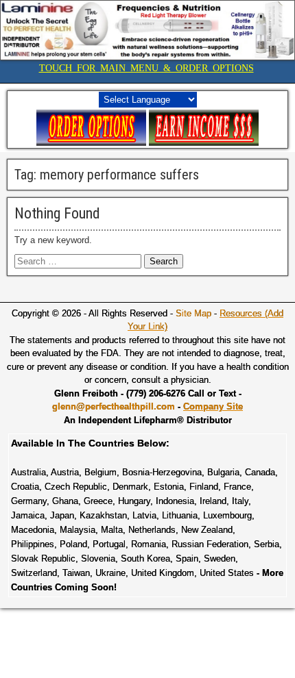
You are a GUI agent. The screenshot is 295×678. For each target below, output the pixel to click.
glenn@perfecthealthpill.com (113, 406)
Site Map (193, 313)
